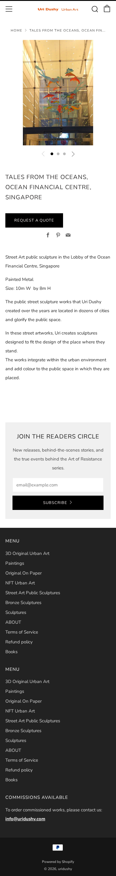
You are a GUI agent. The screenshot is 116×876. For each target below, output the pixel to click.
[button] (52, 154)
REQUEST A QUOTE (34, 220)
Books (11, 652)
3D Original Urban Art (27, 553)
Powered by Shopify (58, 861)
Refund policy (19, 642)
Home (16, 30)
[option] (58, 92)
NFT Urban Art (20, 583)
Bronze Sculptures (23, 603)
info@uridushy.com (25, 819)
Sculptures (15, 612)
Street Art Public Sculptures (32, 593)
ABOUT (13, 622)
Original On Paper (23, 573)
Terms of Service (21, 632)
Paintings (14, 563)
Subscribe (55, 502)
